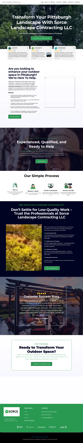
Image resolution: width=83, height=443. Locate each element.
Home (25, 411)
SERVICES (53, 2)
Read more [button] (10, 58)
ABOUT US (47, 2)
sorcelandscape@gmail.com (47, 417)
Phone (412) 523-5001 (46, 414)
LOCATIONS (58, 2)
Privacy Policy (35, 437)
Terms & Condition (43, 437)
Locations (26, 414)
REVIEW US (77, 2)
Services (26, 417)
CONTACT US (71, 2)
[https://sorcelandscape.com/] (13, 411)
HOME (42, 2)
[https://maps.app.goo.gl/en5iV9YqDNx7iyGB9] (30, 427)
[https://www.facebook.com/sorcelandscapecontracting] (41, 427)
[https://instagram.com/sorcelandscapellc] (52, 427)
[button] (76, 53)
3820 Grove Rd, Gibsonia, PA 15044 (49, 411)
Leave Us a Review (29, 420)
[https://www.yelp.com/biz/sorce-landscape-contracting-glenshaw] (63, 427)
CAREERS (65, 2)
